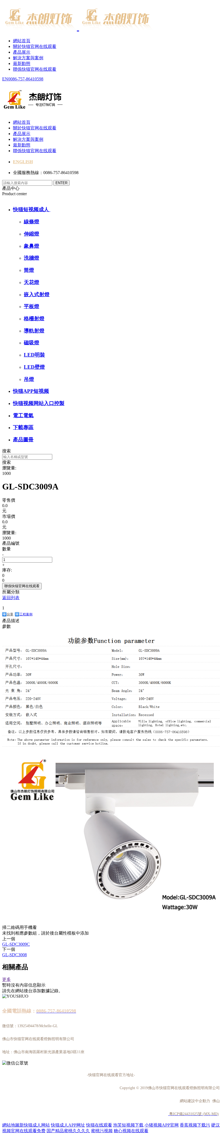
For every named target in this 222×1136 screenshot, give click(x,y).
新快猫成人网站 (34, 1125)
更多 (6, 979)
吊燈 (29, 379)
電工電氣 (23, 415)
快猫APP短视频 (31, 391)
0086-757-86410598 (25, 79)
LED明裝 (34, 355)
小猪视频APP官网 (162, 1125)
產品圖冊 (23, 439)
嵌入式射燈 (37, 294)
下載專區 (23, 427)
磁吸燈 (31, 342)
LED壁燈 (34, 367)
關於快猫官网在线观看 (34, 46)
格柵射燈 (34, 318)
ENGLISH (23, 161)
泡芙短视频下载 (128, 1125)
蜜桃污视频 (102, 1130)
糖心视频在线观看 (131, 1130)
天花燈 (31, 282)
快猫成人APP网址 (68, 1125)
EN (5, 79)
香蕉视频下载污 (195, 1125)
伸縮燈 (31, 234)
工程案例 (25, 614)
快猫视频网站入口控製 (38, 403)
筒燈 (29, 270)
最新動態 (21, 63)
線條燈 (31, 221)
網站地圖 (10, 1125)
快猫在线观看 (99, 1125)
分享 (10, 614)
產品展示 (21, 52)
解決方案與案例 (28, 58)
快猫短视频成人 (31, 209)
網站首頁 (21, 40)
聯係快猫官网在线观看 (34, 69)
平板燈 (31, 306)
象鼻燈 (31, 246)
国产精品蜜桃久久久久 (68, 1130)
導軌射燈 (34, 331)
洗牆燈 (31, 258)
